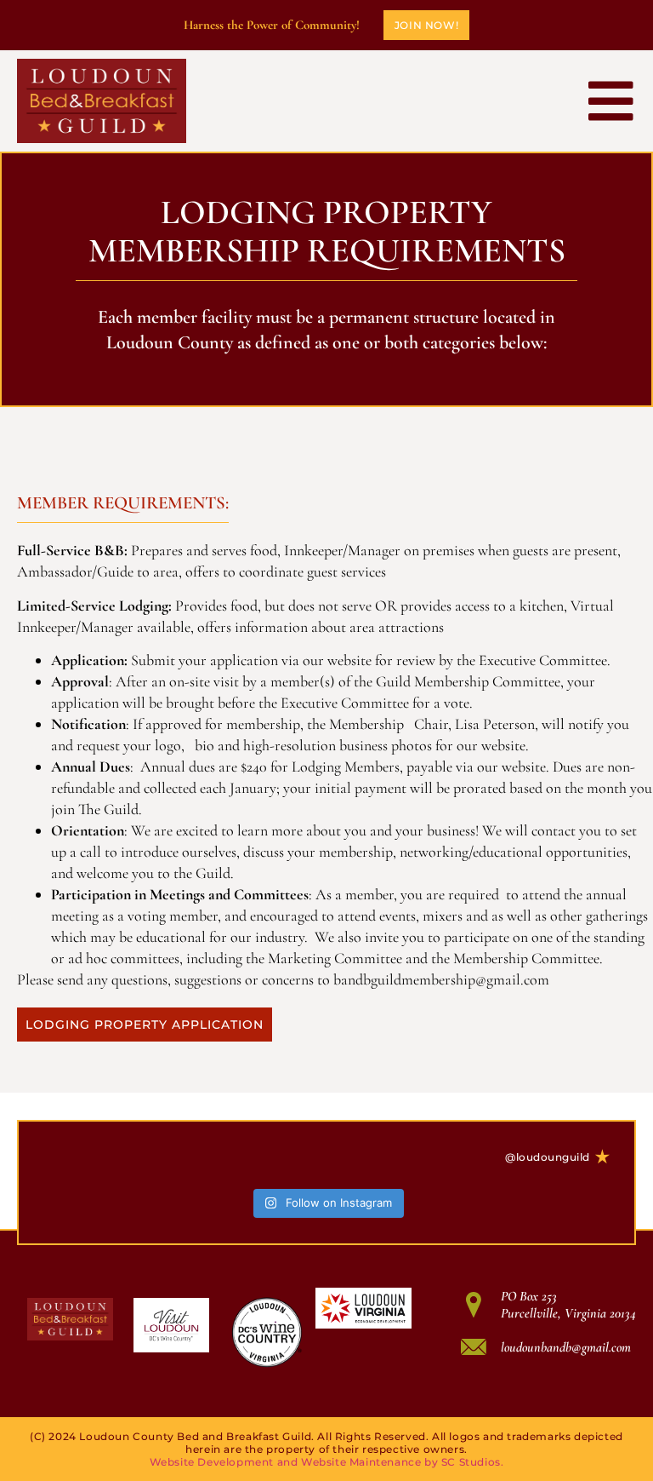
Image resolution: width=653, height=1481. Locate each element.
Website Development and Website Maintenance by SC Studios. (327, 1461)
